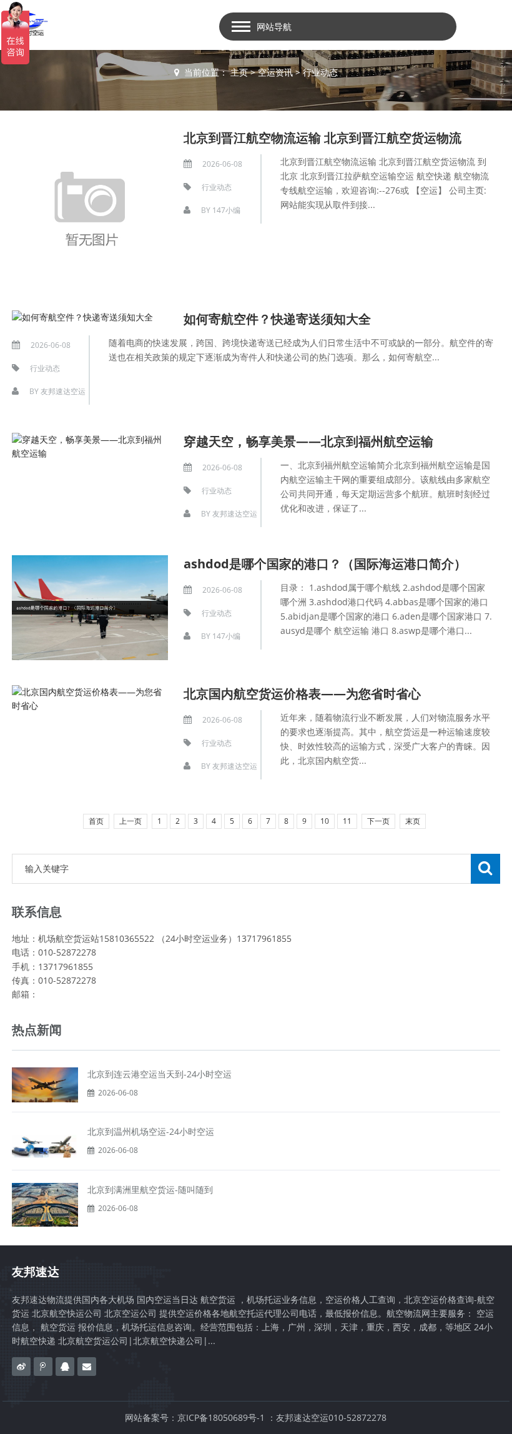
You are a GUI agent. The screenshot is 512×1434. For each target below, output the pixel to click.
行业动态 (320, 72)
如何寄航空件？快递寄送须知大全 (277, 318)
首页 (96, 821)
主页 (239, 72)
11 (347, 821)
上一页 (130, 821)
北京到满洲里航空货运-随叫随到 (150, 1189)
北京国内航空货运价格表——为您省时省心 (302, 693)
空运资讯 (275, 72)
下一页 (378, 821)
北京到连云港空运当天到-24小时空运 (159, 1074)
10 (324, 821)
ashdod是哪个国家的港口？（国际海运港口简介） (325, 563)
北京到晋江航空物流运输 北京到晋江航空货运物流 (322, 137)
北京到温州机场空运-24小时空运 (150, 1131)
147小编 (226, 210)
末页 (412, 821)
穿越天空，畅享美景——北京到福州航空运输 (308, 441)
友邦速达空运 (63, 391)
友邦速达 (35, 1271)
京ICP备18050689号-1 (221, 1417)
